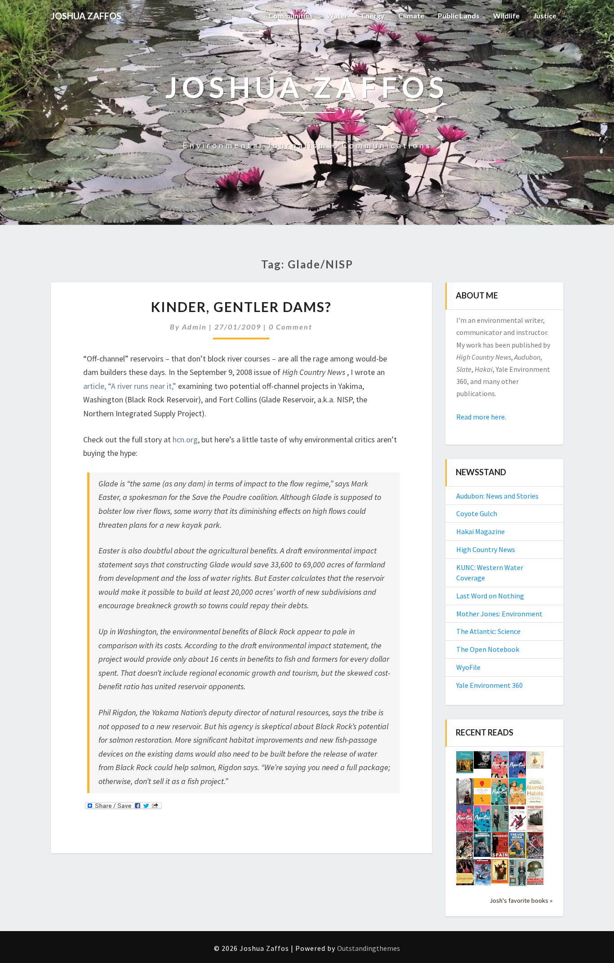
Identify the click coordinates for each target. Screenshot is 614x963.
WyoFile (468, 667)
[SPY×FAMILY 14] (517, 875)
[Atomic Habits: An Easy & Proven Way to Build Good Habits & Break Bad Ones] (535, 793)
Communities (290, 15)
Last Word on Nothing (490, 595)
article (93, 386)
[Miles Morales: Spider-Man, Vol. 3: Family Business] (482, 874)
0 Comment (290, 326)
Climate (411, 15)
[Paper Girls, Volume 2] (465, 820)
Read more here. (481, 416)
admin (194, 326)
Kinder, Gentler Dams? (241, 307)
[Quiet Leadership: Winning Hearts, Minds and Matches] (482, 762)
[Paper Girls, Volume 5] (517, 766)
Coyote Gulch (476, 513)
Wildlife (506, 15)
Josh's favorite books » (520, 900)
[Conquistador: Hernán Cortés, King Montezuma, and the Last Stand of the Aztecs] (465, 874)
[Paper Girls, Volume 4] (500, 793)
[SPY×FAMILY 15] (500, 821)
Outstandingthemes (368, 948)
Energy (373, 15)
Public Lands (459, 15)
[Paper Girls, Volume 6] (500, 766)
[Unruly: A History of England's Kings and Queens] (535, 762)
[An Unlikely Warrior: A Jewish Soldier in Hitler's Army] (535, 874)
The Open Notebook (487, 649)
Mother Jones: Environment (499, 613)
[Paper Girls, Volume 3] (517, 793)
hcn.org (185, 439)
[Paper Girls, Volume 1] (482, 820)
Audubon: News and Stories (497, 495)
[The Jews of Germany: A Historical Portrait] (465, 764)
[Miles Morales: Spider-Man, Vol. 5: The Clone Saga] (465, 847)
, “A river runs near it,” (140, 386)
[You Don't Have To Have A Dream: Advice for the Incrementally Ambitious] (482, 793)
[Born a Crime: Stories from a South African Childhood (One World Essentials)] (517, 847)
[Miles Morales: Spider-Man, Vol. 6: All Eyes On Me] (517, 820)
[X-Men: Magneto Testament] (465, 794)
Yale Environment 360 (489, 685)
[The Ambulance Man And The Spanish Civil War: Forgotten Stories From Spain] (500, 847)
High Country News (485, 549)
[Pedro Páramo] (535, 821)
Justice (544, 15)
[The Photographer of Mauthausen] (482, 847)
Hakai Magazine (480, 531)
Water (337, 15)
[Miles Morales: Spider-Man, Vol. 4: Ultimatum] (535, 847)
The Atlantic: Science (488, 631)
